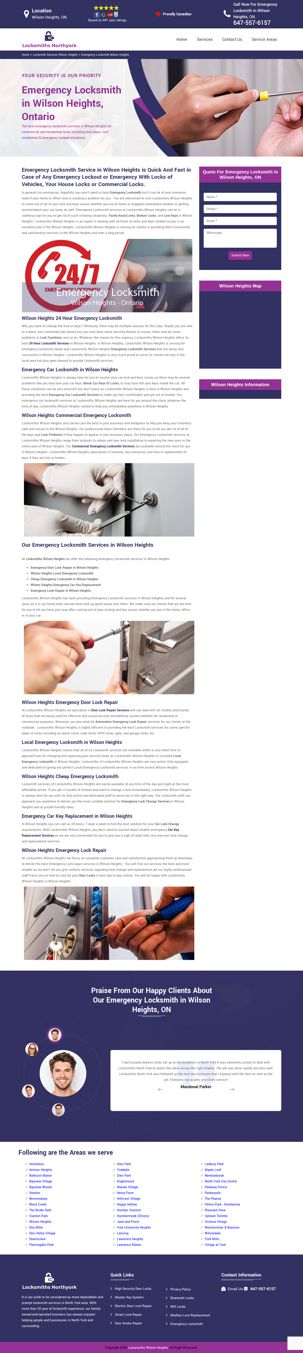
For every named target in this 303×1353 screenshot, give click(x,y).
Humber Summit (129, 1210)
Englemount (125, 1181)
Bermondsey (38, 1198)
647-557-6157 (252, 23)
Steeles (34, 1193)
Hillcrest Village (128, 1198)
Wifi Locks (178, 1306)
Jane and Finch (128, 1221)
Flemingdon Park (41, 1245)
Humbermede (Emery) (133, 1216)
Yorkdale (123, 1170)
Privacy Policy (180, 1289)
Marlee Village (127, 1187)
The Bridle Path (40, 1210)
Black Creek (37, 1204)
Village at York (215, 1245)
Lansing (122, 1233)
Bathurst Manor (40, 1175)
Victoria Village (216, 1221)
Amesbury (36, 1164)
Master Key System (129, 1297)
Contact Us (232, 39)
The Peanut (213, 1198)
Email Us (235, 1289)
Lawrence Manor (129, 1245)
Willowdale (213, 1233)
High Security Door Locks (133, 1288)
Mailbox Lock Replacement (190, 1315)
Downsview (37, 1239)
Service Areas (264, 39)
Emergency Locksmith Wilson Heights (105, 55)
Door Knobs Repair (128, 1323)
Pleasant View (215, 1210)
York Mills (212, 1239)
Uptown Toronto (216, 1216)
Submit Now (240, 255)
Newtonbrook (214, 1175)
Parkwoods (213, 1193)
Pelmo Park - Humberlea (222, 1204)
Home (181, 39)
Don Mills (36, 1227)
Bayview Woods (40, 1187)
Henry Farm (125, 1193)
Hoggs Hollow (127, 1204)
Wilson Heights (40, 1221)
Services (204, 39)
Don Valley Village (42, 1233)
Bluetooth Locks (182, 1298)
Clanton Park (38, 1216)
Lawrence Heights (130, 1239)
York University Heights (134, 1227)
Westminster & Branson (222, 1227)
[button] (58, 1109)
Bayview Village (40, 1181)
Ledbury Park (214, 1164)
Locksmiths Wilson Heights (148, 1347)
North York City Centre (221, 1181)
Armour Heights (40, 1170)
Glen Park (124, 1164)
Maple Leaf (213, 1170)
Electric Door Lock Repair (133, 1306)
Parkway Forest (216, 1187)
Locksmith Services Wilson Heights (55, 55)
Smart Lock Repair (128, 1314)
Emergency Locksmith (186, 1324)
